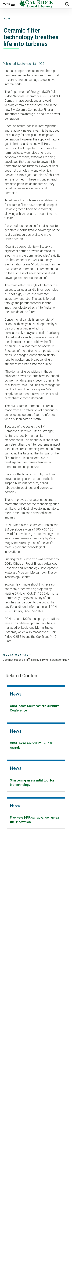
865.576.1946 (39, 659)
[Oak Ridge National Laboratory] (36, 4)
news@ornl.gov (59, 659)
